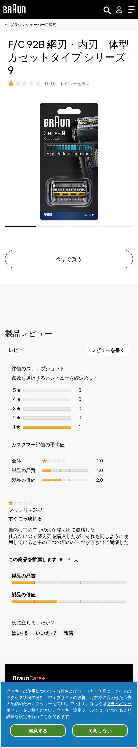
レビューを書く (75, 83)
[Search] (107, 9)
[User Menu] (120, 9)
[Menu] (131, 9)
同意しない (100, 730)
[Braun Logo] (14, 9)
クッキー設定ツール (75, 710)
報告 (68, 633)
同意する (38, 730)
